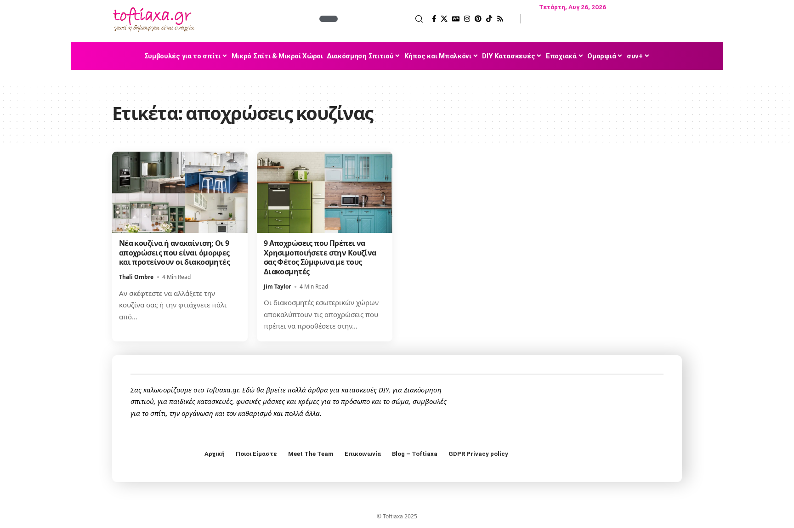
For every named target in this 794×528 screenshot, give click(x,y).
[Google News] (456, 18)
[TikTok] (489, 18)
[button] (381, 19)
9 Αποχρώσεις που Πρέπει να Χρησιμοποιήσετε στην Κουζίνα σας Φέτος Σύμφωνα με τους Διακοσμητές (320, 257)
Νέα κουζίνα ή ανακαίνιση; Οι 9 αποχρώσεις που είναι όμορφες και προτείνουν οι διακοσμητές (174, 252)
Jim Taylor (277, 286)
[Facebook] (434, 18)
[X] (444, 18)
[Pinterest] (478, 18)
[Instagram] (467, 18)
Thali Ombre (136, 277)
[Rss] (500, 18)
